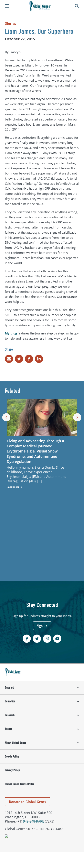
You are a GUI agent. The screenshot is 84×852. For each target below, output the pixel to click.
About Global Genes (15, 743)
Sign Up (42, 625)
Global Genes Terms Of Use (19, 784)
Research (10, 715)
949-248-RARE (33, 821)
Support (9, 687)
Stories (10, 23)
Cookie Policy (12, 756)
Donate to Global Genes (27, 802)
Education (10, 701)
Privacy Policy (12, 770)
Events (8, 729)
